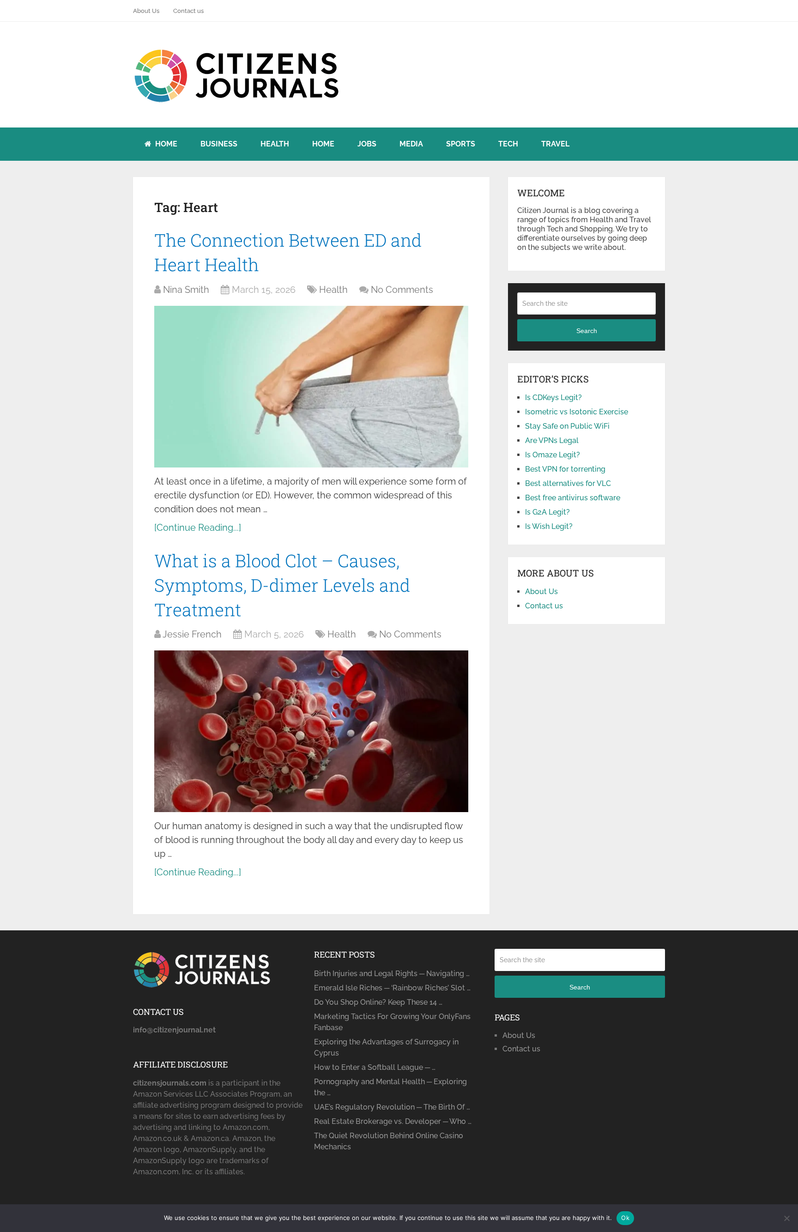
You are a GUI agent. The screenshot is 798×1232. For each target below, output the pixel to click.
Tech (508, 144)
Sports (460, 144)
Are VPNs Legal (552, 440)
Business (218, 144)
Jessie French (192, 634)
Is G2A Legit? (547, 512)
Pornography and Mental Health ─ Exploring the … (390, 1087)
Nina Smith (186, 289)
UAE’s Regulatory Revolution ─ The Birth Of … (392, 1107)
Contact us (188, 10)
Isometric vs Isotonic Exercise (576, 411)
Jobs (366, 144)
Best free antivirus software (572, 497)
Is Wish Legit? (549, 526)
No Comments (402, 289)
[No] (786, 1218)
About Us (146, 10)
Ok (625, 1217)
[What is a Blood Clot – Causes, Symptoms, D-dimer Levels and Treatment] (311, 731)
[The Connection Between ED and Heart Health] (311, 386)
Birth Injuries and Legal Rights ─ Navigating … (392, 973)
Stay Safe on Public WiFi (567, 426)
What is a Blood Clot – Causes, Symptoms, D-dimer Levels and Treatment (282, 585)
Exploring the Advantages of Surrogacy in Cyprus (386, 1047)
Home (165, 144)
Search (586, 330)
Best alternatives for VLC (568, 483)
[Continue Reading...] (197, 527)
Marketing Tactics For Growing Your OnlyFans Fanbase (392, 1022)
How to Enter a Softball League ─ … (374, 1067)
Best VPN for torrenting (565, 469)
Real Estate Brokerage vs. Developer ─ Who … (393, 1121)
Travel (555, 144)
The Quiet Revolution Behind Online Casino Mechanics (388, 1141)
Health (274, 144)
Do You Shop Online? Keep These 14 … (378, 1002)
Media (411, 144)
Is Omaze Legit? (552, 454)
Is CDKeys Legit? (553, 397)
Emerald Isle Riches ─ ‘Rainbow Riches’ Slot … (392, 987)
